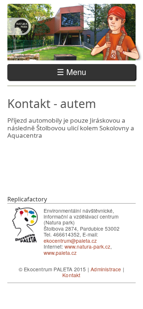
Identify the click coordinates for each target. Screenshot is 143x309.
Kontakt (71, 275)
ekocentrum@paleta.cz (70, 240)
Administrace (106, 269)
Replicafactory (27, 199)
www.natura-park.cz (87, 246)
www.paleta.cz (60, 252)
